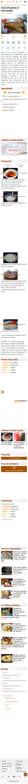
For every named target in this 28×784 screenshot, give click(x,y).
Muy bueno (14, 365)
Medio (12, 370)
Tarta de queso (7, 688)
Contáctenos (19, 761)
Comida (8, 705)
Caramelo (5, 110)
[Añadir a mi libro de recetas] (24, 42)
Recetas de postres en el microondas (14, 680)
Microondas (6, 678)
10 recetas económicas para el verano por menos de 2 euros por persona (19, 627)
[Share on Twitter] (19, 48)
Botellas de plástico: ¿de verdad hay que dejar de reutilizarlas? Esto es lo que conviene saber (13, 613)
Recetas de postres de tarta (11, 675)
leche (10, 99)
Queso (5, 683)
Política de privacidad (18, 764)
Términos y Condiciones (18, 768)
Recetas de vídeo (6, 763)
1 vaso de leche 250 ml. (10, 104)
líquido (8, 110)
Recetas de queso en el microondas (14, 691)
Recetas (4, 761)
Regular (13, 372)
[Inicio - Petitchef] (2, 5)
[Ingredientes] (2, 392)
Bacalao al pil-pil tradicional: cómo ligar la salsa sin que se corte (19, 657)
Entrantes (8, 708)
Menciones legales (21, 771)
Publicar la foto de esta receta (14, 470)
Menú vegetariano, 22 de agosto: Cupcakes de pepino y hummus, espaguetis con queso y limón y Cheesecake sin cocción (14, 643)
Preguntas (4, 768)
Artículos (4, 771)
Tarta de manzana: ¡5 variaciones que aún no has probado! (20, 594)
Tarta (5, 672)
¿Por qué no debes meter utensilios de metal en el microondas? (20, 570)
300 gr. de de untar (11, 96)
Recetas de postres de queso (12, 686)
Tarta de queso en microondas (6, 443)
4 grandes (8, 107)
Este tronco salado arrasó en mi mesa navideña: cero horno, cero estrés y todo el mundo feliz (14, 556)
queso (12, 96)
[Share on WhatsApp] (13, 48)
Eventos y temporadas (12, 701)
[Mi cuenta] (17, 1)
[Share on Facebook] (2, 48)
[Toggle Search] (21, 1)
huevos (6, 107)
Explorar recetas (6, 696)
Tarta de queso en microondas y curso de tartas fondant (19, 445)
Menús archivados (7, 766)
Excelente (14, 363)
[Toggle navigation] (25, 2)
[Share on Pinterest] (24, 48)
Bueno (12, 367)
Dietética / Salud (10, 698)
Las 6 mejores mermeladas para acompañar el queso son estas (19, 582)
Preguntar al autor (14, 458)
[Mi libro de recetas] (13, 1)
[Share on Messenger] (8, 48)
